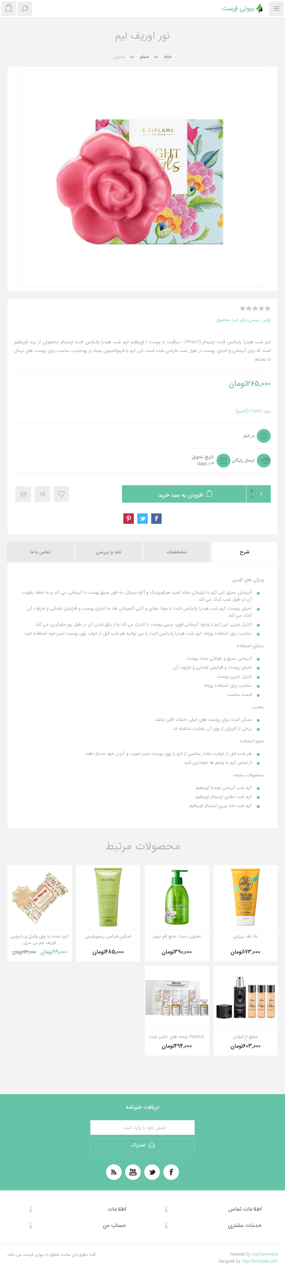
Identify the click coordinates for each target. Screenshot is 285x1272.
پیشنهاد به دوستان (23, 494)
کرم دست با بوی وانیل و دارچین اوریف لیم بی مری (39, 939)
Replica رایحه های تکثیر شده (176, 1037)
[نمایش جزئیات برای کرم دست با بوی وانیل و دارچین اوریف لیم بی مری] (39, 897)
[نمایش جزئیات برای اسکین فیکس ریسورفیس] (108, 897)
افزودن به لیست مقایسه (42, 494)
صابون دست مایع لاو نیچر (177, 936)
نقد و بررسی (108, 552)
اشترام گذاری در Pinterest (128, 518)
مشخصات (176, 552)
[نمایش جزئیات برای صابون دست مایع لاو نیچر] (177, 897)
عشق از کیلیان (245, 1037)
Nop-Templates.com (260, 1261)
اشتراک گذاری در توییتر (142, 518)
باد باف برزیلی (245, 936)
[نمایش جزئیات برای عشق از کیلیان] (245, 998)
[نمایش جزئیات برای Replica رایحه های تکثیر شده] (177, 998)
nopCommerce (265, 1254)
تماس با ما (40, 552)
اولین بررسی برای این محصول (243, 319)
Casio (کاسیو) (248, 411)
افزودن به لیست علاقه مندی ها (61, 494)
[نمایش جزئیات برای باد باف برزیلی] (245, 897)
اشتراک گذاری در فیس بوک (156, 518)
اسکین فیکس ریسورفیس (108, 936)
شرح (245, 552)
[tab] (244, 552)
